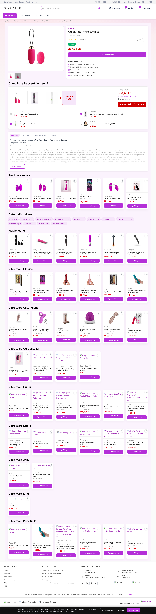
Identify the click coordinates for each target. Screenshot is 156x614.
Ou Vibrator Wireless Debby (42, 198)
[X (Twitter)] (96, 583)
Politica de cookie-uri (67, 611)
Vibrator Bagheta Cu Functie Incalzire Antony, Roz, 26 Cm (42, 253)
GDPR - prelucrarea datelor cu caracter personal (59, 583)
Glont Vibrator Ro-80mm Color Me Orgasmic (41, 291)
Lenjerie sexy (8, 2)
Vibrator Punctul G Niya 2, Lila (18, 408)
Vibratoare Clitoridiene (43, 219)
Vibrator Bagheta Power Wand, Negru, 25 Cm (64, 253)
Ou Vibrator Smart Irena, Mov (66, 198)
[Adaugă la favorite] (144, 40)
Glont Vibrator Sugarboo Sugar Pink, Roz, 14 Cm (88, 291)
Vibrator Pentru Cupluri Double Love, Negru (111, 444)
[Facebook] (82, 583)
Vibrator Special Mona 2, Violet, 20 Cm (88, 543)
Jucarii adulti (19, 2)
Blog (36, 2)
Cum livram (8, 577)
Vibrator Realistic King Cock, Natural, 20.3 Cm (65, 370)
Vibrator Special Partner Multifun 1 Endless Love (64, 406)
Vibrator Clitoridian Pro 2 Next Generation (112, 330)
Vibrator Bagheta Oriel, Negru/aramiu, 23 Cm (111, 253)
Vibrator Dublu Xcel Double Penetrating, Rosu (18, 444)
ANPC (6, 586)
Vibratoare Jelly (30, 224)
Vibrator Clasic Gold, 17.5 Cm (18, 292)
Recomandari (25, 15)
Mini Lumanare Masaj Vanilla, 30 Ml (102, 124)
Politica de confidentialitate (51, 574)
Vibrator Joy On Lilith (134, 330)
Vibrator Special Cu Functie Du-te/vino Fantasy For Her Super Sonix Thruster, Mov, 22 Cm (65, 547)
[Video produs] (18, 76)
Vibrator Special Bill (62, 443)
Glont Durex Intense (86, 197)
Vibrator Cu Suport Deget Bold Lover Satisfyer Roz (41, 330)
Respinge (121, 610)
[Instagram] (87, 583)
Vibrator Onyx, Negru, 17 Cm (113, 292)
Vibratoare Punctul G (59, 224)
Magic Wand (13, 219)
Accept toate (133, 610)
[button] (10, 15)
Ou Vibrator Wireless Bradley (18, 198)
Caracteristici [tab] (26, 135)
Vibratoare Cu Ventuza (62, 219)
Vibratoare (29, 2)
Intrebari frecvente (10, 580)
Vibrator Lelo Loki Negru (135, 543)
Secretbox (38, 15)
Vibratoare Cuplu (79, 219)
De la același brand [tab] (41, 135)
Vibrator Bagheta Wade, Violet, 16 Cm (88, 253)
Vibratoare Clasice (27, 219)
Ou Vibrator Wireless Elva (29, 114)
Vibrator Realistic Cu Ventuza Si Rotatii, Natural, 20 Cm (18, 371)
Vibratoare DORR (93, 219)
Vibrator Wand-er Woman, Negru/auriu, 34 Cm (136, 253)
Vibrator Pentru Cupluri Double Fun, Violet (135, 444)
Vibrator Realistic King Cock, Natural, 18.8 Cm (42, 370)
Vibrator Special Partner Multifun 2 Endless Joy (40, 406)
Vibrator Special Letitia (40, 443)
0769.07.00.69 (115, 2)
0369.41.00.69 (103, 2)
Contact (50, 15)
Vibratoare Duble (108, 219)
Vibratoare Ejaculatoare (125, 219)
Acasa (6, 571)
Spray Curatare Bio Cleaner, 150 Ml (32, 124)
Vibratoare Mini (43, 224)
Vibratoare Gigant (15, 224)
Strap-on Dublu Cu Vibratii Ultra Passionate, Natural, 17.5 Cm (136, 408)
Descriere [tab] (14, 135)
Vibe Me (12, 506)
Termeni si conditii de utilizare (52, 571)
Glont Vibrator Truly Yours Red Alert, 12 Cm (64, 291)
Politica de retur (47, 577)
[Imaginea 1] (11, 76)
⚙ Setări (129, 595)
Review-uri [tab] (55, 135)
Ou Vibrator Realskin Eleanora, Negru (134, 198)
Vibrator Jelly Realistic (16, 476)
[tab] (115, 8)
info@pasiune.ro (126, 577)
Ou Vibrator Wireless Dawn (112, 198)
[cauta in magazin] (98, 8)
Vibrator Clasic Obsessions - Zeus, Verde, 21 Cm (136, 291)
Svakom (71, 29)
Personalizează (107, 610)
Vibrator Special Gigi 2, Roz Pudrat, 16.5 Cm (112, 543)
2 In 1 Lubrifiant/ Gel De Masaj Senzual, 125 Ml (106, 114)
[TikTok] (91, 583)
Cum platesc (46, 580)
